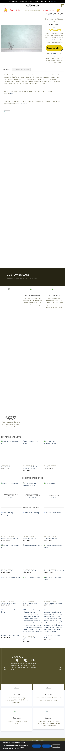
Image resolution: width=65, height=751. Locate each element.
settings (22, 747)
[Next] (39, 38)
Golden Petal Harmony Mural (53, 603)
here (11, 93)
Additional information (21, 69)
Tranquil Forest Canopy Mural (10, 571)
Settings (56, 746)
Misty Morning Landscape (9, 538)
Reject (46, 746)
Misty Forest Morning (29, 538)
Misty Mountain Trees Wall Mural (52, 636)
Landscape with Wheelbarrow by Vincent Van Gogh (32, 467)
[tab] (6, 69)
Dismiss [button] (53, 1)
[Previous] (4, 38)
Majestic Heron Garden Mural (10, 635)
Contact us (23, 103)
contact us (54, 54)
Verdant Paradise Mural (30, 603)
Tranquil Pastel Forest (50, 538)
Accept (37, 746)
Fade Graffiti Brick (6, 467)
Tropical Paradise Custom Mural (54, 571)
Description (6, 69)
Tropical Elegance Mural (8, 603)
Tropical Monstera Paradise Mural (31, 638)
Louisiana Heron (49, 467)
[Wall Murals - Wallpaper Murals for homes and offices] (32, 5)
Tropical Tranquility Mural (30, 571)
